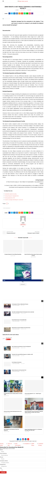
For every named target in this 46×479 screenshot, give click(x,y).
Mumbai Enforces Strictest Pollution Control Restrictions (21, 327)
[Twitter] (20, 439)
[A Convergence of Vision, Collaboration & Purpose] (7, 306)
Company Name (4, 460)
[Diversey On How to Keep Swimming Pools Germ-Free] (13, 404)
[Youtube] (28, 439)
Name (1, 449)
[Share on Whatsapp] (25, 13)
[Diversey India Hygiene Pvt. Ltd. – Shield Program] (34, 386)
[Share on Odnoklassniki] (19, 13)
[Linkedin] (25, 439)
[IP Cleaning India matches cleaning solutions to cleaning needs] (13, 386)
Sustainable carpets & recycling (10, 193)
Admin (17, 9)
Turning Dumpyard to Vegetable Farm (12, 195)
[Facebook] (18, 439)
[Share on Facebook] (9, 13)
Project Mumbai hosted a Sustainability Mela (19, 319)
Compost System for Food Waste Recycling (12, 254)
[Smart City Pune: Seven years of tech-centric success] (33, 246)
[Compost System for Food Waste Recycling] (12, 246)
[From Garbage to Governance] (7, 364)
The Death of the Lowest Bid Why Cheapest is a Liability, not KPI (22, 354)
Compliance (27, 443)
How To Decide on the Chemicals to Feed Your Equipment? (21, 346)
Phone (1, 457)
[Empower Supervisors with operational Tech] (7, 372)
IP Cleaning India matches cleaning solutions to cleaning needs (13, 394)
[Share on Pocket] (30, 13)
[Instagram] (23, 439)
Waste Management (6, 208)
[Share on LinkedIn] (14, 13)
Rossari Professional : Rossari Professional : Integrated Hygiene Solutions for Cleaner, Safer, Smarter (34, 412)
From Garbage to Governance (16, 362)
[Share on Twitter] (12, 13)
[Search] (42, 1)
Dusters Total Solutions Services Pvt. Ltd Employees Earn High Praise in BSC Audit (33, 430)
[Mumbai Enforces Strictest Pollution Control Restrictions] (7, 329)
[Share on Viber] (32, 13)
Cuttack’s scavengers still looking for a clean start (14, 199)
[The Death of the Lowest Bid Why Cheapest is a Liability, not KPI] (7, 356)
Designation (3, 464)
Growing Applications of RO (10, 197)
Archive (6, 377)
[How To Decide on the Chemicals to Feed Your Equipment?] (7, 348)
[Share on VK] (17, 13)
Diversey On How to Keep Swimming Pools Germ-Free (13, 411)
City (1, 468)
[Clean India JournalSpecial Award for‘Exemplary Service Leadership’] (7, 314)
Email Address (3, 453)
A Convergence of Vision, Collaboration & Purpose (20, 304)
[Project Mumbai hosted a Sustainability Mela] (7, 321)
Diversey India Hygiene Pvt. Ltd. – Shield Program (33, 393)
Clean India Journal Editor (16, 305)
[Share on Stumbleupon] (22, 13)
